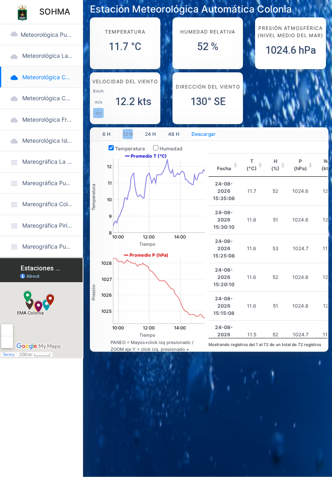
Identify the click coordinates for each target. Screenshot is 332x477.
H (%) (275, 164)
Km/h (98, 91)
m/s (98, 101)
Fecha (224, 168)
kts (98, 112)
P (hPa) (300, 164)
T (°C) (252, 164)
